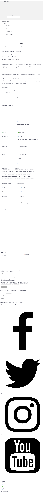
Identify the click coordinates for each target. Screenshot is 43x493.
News (7, 28)
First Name (3, 259)
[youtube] (22, 475)
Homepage (8, 25)
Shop (7, 26)
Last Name (3, 263)
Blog (6, 36)
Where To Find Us (9, 31)
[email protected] (9, 293)
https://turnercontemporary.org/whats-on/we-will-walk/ (10, 59)
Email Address (3, 255)
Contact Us (8, 29)
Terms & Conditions (3, 295)
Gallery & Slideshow (9, 34)
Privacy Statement (3, 298)
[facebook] (22, 352)
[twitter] (22, 393)
